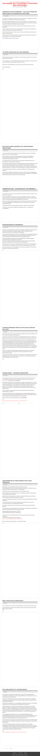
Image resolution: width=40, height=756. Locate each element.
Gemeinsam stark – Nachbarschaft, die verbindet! (19, 188)
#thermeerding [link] (21, 400)
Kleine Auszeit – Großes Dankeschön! (15, 373)
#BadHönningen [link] (9, 400)
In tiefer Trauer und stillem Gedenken (15, 52)
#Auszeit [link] (25, 400)
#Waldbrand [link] (14, 732)
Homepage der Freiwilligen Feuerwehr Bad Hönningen (20, 4)
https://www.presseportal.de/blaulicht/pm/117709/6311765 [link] (12, 518)
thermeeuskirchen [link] (5, 380)
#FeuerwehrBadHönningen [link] (7, 732)
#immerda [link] (21, 732)
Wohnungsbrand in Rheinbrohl (12, 224)
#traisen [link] (17, 732)
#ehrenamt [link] (4, 400)
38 (10, 748)
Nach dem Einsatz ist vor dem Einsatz (14, 689)
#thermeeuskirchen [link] (15, 400)
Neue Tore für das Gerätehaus (12, 600)
